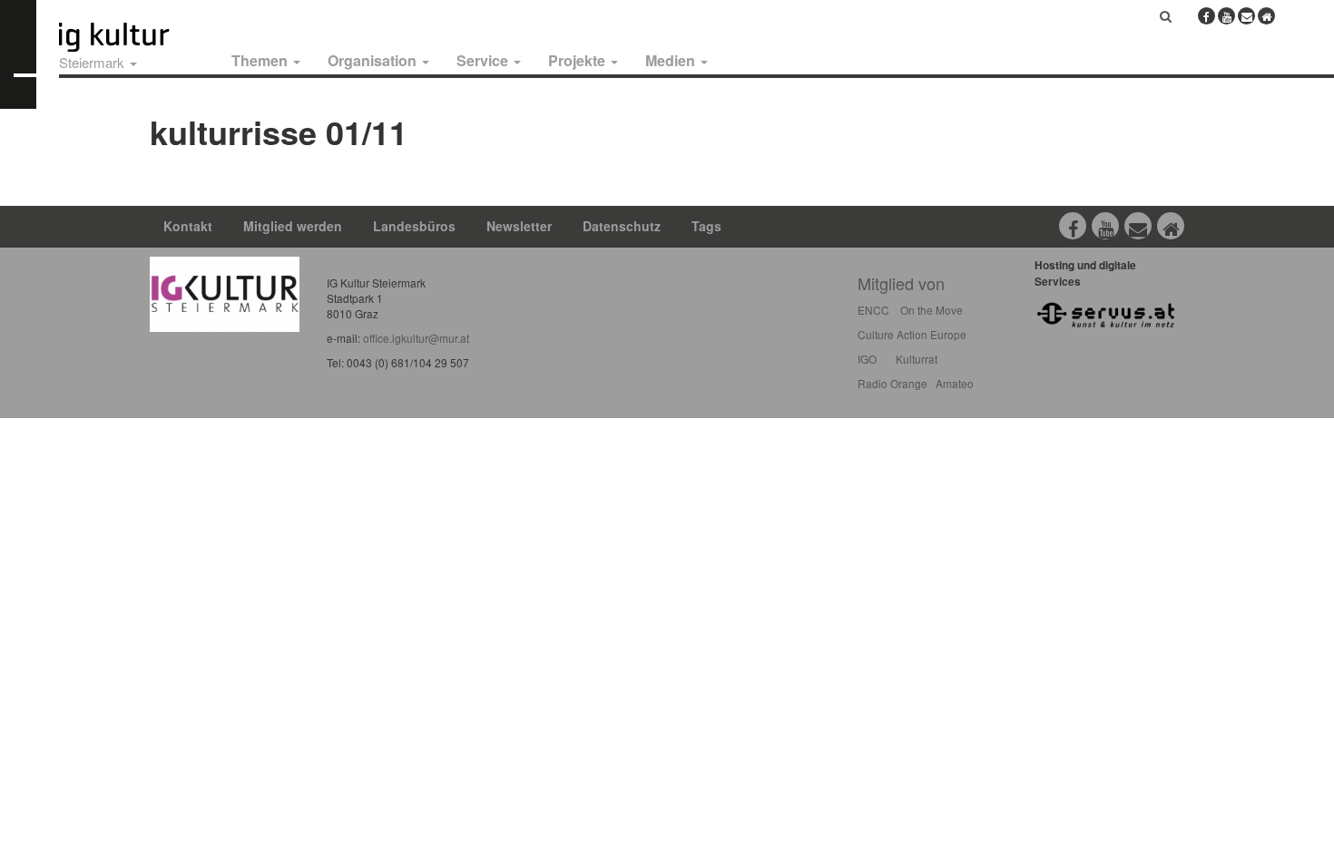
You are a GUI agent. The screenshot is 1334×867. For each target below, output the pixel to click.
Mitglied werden (292, 226)
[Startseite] (134, 37)
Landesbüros (414, 226)
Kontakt (187, 226)
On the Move (931, 309)
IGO (867, 358)
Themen (261, 60)
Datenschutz (622, 226)
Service (484, 60)
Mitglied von (901, 283)
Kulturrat (916, 358)
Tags (706, 226)
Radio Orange (892, 383)
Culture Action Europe (912, 334)
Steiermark (93, 62)
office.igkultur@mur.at (416, 338)
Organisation (374, 60)
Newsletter (519, 226)
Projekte (578, 60)
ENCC (873, 309)
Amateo (955, 383)
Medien (672, 60)
